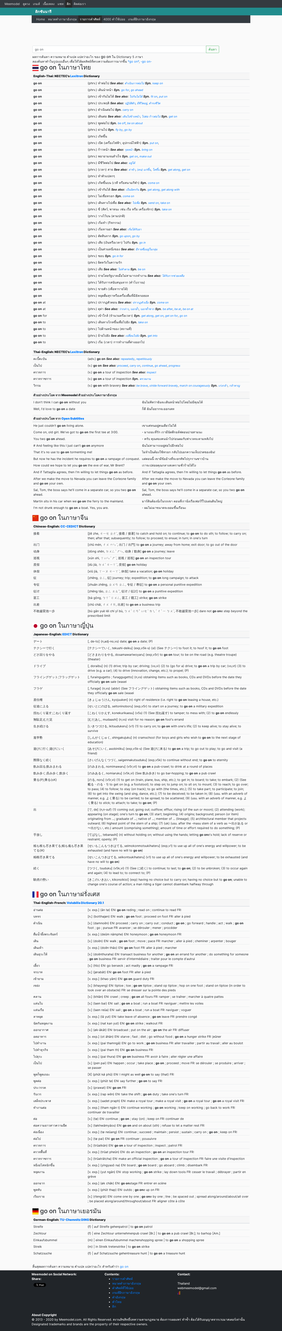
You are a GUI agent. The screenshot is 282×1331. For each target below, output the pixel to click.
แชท (61, 4)
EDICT (67, 634)
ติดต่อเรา (80, 4)
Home (40, 19)
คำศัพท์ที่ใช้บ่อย (123, 1288)
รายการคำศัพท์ (90, 19)
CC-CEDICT (69, 526)
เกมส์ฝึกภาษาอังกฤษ (142, 19)
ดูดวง (26, 4)
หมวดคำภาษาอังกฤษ (62, 19)
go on (124, 1266)
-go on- (146, 61)
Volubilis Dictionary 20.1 (85, 903)
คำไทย (116, 1302)
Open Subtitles (72, 418)
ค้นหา (213, 49)
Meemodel (12, 4)
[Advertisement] (141, 33)
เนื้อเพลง (48, 4)
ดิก (69, 4)
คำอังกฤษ (118, 1297)
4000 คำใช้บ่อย (114, 19)
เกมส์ (36, 4)
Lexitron (76, 76)
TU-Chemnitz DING (74, 1220)
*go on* (133, 61)
